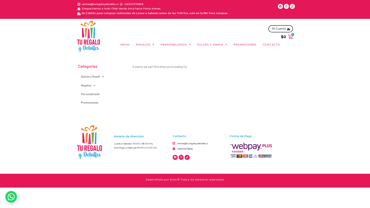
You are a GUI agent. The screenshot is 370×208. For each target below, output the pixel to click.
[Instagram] (286, 6)
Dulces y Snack (210, 44)
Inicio (125, 44)
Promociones (244, 44)
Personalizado (174, 44)
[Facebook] (280, 6)
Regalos (143, 44)
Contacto (271, 44)
